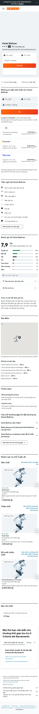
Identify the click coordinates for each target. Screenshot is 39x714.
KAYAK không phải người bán (13, 688)
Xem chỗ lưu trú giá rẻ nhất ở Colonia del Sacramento (30, 508)
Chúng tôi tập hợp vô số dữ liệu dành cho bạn (17, 692)
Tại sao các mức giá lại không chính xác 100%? (17, 696)
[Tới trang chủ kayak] (13, 8)
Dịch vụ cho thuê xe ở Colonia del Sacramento (16, 658)
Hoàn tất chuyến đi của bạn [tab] (13, 642)
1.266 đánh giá (19, 47)
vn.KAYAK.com (6, 706)
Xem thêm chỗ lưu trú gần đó (29, 463)
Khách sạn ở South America (27, 706)
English (21, 4)
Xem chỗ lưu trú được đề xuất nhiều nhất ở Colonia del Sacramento (29, 554)
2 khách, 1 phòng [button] (10, 60)
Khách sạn (15, 706)
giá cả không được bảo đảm (10, 682)
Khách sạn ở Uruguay (7, 707)
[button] (37, 3)
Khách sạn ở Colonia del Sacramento (17, 661)
